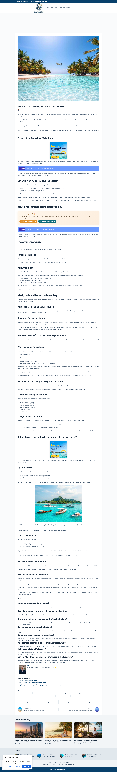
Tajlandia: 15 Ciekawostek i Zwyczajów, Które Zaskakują (35, 684)
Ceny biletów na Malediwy (24, 693)
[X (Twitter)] (48, 702)
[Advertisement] (58, 23)
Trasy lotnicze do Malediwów (78, 695)
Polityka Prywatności (35, 1)
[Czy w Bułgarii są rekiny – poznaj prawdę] (62, 756)
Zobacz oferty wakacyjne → (28, 221)
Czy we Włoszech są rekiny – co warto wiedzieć (94, 755)
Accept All (26, 766)
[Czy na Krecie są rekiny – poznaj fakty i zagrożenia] (39, 756)
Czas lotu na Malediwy (38, 693)
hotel (44, 646)
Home (48, 7)
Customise (8, 766)
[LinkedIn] (89, 702)
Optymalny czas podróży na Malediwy (27, 695)
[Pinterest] (69, 702)
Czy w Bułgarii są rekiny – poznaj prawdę (71, 755)
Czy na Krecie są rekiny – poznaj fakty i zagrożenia (49, 755)
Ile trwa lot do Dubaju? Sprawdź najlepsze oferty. (33, 682)
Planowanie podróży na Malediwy (47, 695)
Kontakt (68, 7)
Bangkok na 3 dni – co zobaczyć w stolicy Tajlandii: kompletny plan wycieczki (40, 685)
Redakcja (62, 7)
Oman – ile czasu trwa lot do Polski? (29, 680)
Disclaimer (26, 1)
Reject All (18, 766)
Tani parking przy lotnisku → (47, 221)
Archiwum (19, 1)
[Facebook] (28, 702)
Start (52, 7)
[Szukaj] (73, 7)
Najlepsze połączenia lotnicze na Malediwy (87, 693)
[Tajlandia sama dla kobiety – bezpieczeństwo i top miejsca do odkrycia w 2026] (58, 730)
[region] (17, 762)
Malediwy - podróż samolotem (68, 693)
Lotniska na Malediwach (52, 693)
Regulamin (44, 1)
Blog (56, 7)
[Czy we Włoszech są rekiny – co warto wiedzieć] (84, 756)
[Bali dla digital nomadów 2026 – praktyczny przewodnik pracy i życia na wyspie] (88, 730)
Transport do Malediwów (63, 695)
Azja (35, 110)
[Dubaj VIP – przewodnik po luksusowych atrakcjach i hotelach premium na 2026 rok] (29, 730)
